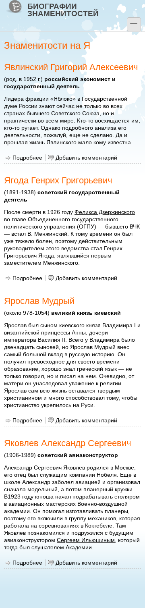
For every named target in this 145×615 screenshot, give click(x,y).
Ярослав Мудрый (39, 301)
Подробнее (27, 157)
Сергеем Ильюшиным (86, 540)
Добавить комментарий (86, 157)
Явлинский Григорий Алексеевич (71, 67)
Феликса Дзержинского (105, 212)
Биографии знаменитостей (63, 9)
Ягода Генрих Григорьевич (58, 180)
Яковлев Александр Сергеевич (67, 443)
